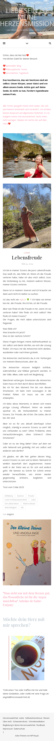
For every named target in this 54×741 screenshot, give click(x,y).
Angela (10, 514)
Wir (22, 507)
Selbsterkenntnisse (33, 718)
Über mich (7, 721)
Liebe (27, 253)
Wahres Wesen (29, 503)
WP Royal (34, 735)
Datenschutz (19, 728)
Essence (20, 496)
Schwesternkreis (20, 721)
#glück (23, 299)
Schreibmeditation (37, 721)
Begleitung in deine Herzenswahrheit (19, 725)
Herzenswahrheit (10, 718)
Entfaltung (9, 496)
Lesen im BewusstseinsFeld (16, 500)
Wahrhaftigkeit (11, 507)
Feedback (40, 725)
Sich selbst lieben (12, 503)
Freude (31, 496)
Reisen (46, 718)
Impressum (8, 728)
